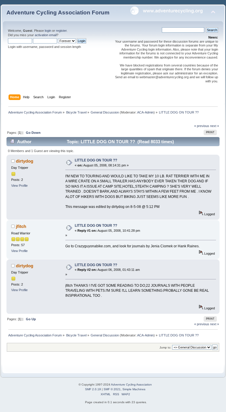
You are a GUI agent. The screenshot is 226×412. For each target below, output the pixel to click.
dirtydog (24, 161)
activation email (45, 35)
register (61, 30)
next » (214, 126)
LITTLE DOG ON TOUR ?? (96, 160)
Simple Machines (133, 389)
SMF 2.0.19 (93, 389)
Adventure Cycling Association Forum (57, 12)
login (48, 30)
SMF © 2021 (112, 389)
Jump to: (165, 347)
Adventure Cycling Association (131, 384)
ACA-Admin (145, 112)
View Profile (19, 185)
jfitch (21, 226)
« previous (201, 126)
